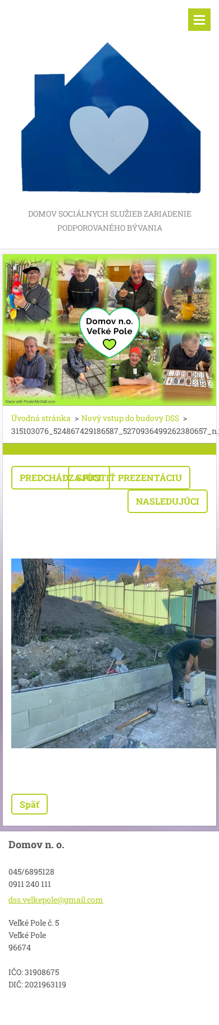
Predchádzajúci (61, 477)
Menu (199, 19)
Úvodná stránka (41, 418)
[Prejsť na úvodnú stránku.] (109, 103)
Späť (29, 804)
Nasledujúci (167, 501)
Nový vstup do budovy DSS (130, 418)
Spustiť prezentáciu (129, 477)
